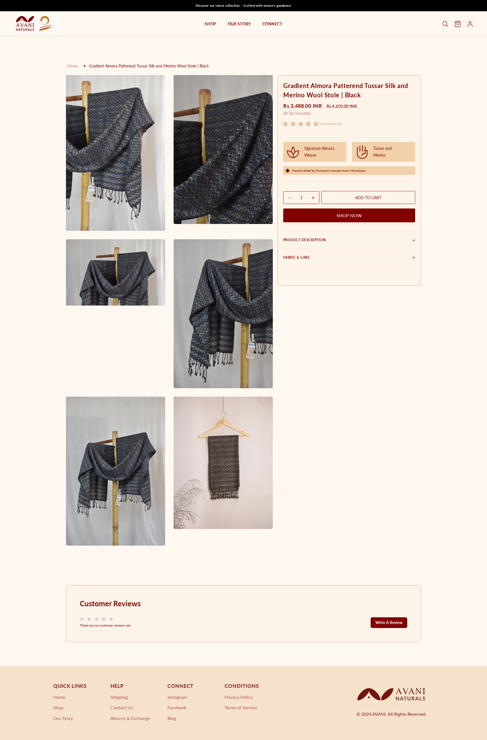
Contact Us (121, 707)
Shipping (119, 697)
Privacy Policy (239, 697)
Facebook (176, 707)
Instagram (177, 697)
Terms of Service (241, 707)
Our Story (239, 23)
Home (72, 65)
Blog (171, 718)
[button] (312, 124)
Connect (272, 23)
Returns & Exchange (130, 718)
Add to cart (368, 197)
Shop (210, 23)
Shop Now (349, 215)
